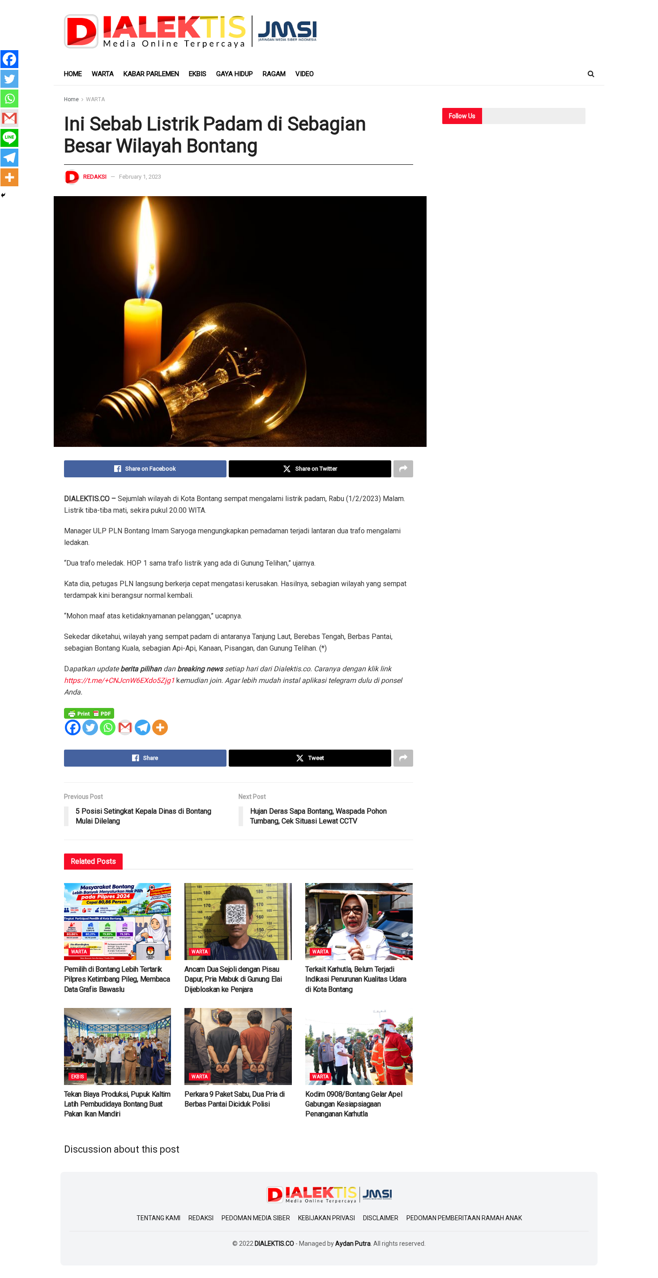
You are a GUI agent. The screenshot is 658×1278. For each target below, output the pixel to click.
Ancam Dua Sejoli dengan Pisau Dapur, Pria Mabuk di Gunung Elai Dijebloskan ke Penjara (233, 979)
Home (71, 99)
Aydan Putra (353, 1243)
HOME (73, 74)
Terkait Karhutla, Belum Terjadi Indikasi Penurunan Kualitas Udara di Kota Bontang (355, 979)
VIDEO (304, 74)
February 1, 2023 (140, 176)
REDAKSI (201, 1218)
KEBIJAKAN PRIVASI (326, 1218)
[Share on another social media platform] (403, 468)
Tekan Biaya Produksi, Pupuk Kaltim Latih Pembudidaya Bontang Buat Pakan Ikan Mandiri (117, 1104)
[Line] (9, 138)
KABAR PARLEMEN (151, 74)
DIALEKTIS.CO (274, 1243)
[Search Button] (591, 74)
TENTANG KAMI (158, 1218)
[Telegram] (142, 727)
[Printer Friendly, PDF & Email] (89, 713)
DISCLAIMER (380, 1218)
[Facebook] (73, 727)
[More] (160, 727)
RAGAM (274, 74)
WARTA (103, 74)
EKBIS (197, 74)
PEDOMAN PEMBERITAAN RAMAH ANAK (464, 1218)
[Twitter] (90, 727)
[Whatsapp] (107, 727)
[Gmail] (125, 727)
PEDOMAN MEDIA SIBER (256, 1218)
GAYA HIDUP (234, 74)
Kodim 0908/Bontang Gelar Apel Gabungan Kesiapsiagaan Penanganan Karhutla (353, 1104)
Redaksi (95, 176)
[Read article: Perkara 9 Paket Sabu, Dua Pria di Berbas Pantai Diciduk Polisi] (238, 1046)
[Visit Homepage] (190, 31)
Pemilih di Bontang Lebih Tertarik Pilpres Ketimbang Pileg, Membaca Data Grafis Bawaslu (117, 979)
